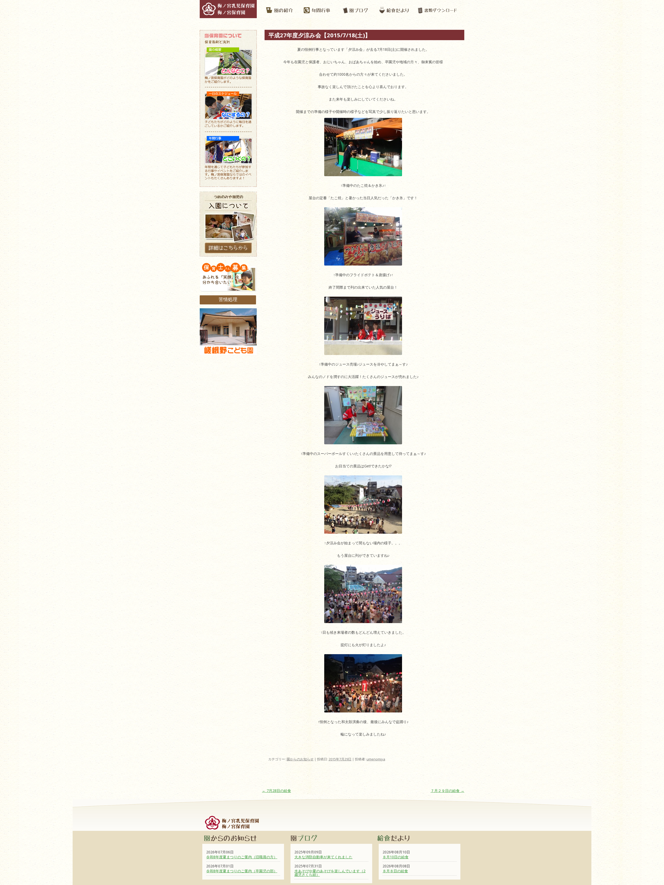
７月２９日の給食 (447, 790)
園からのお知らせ (300, 759)
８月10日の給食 (396, 856)
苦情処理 (228, 299)
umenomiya (375, 759)
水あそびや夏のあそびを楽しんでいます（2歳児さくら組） (329, 872)
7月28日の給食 (276, 790)
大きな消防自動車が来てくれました (323, 856)
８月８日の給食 (395, 870)
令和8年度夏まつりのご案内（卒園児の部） (241, 870)
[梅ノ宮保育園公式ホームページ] (228, 15)
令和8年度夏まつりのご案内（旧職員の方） (241, 856)
